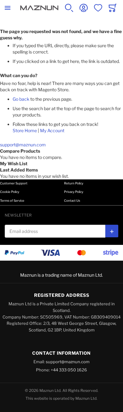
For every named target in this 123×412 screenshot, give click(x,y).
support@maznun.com (23, 144)
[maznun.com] (39, 8)
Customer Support (13, 183)
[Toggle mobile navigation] (7, 8)
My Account (52, 130)
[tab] (61, 183)
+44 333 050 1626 (69, 369)
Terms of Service (12, 200)
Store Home (25, 130)
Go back (21, 99)
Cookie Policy (9, 192)
